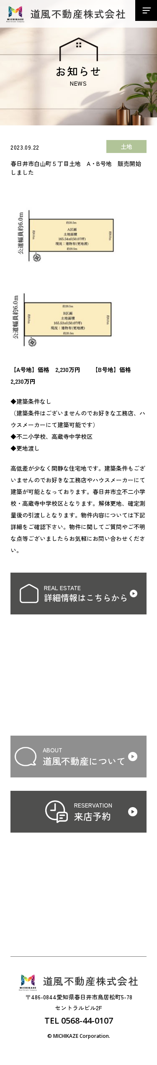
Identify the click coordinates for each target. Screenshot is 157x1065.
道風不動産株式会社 (78, 13)
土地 (126, 146)
